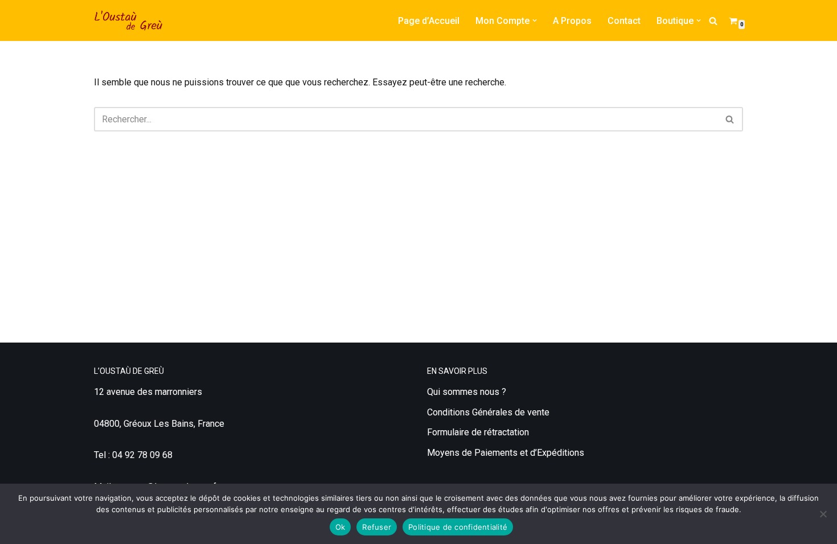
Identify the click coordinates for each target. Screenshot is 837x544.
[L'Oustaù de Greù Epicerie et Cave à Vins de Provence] (128, 20)
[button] (534, 20)
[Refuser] (822, 514)
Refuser (376, 526)
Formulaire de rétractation (478, 432)
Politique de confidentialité (457, 526)
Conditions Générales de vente (488, 412)
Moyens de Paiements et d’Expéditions (505, 452)
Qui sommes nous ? (466, 391)
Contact (624, 20)
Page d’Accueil (428, 20)
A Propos (572, 20)
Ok (340, 526)
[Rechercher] (713, 21)
